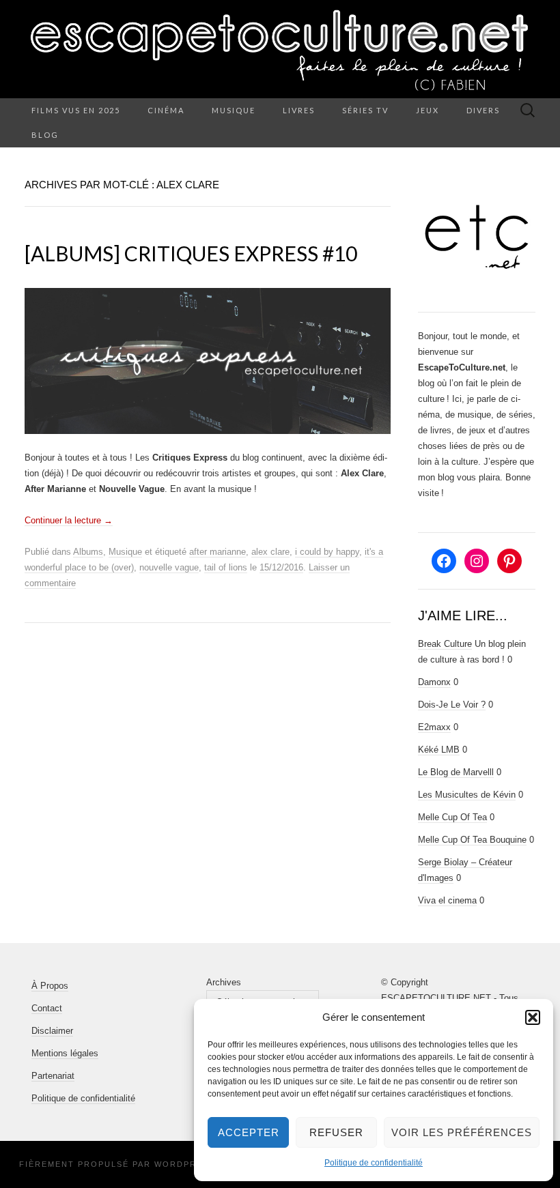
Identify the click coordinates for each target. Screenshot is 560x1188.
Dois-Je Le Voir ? (452, 704)
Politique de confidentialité (373, 1163)
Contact (46, 1008)
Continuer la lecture (69, 520)
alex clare (270, 552)
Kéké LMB (439, 749)
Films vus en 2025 (75, 110)
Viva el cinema (447, 900)
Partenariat (52, 1076)
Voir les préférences (461, 1132)
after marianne (217, 552)
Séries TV (365, 110)
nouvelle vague (169, 567)
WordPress (184, 1164)
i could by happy (327, 552)
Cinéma (166, 110)
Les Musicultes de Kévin (467, 794)
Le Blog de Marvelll (456, 772)
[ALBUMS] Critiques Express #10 (191, 253)
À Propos (49, 986)
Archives (223, 982)
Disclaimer (52, 1031)
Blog (45, 134)
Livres (299, 110)
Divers (483, 110)
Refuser (336, 1132)
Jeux (427, 110)
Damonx (434, 682)
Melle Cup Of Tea (452, 817)
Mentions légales (64, 1053)
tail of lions (225, 567)
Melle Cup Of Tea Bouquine (472, 840)
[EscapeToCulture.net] (280, 49)
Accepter (248, 1132)
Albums (88, 552)
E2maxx (434, 727)
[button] (533, 1017)
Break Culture (445, 644)
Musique (233, 110)
